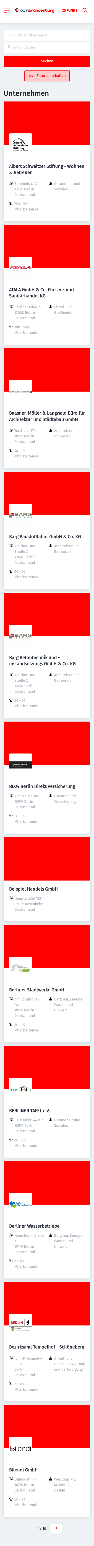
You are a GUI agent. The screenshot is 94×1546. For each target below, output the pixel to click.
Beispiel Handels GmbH (33, 889)
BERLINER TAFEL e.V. (29, 1110)
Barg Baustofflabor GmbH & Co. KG (45, 536)
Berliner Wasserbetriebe (34, 1226)
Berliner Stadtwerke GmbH (36, 990)
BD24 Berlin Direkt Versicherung (42, 786)
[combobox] (47, 35)
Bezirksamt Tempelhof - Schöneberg (46, 1347)
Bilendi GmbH (23, 1470)
